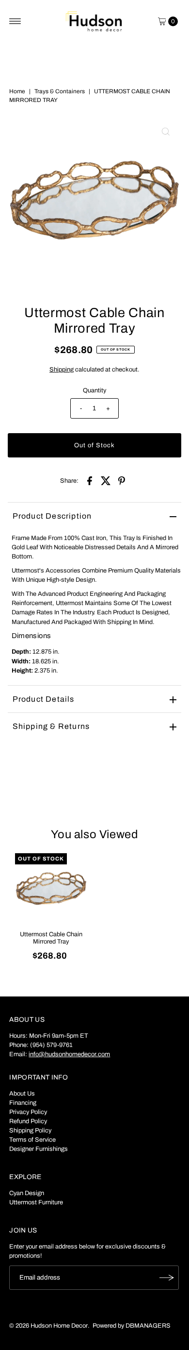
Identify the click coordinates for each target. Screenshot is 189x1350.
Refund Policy (28, 1121)
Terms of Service (32, 1139)
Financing (22, 1102)
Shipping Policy (30, 1130)
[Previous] (23, 203)
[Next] (165, 203)
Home (17, 91)
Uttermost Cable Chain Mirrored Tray (51, 938)
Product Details (44, 699)
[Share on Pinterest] (121, 480)
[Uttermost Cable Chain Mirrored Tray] (51, 889)
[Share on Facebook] (89, 480)
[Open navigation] (15, 21)
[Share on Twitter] (105, 480)
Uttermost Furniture (36, 1202)
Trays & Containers (59, 91)
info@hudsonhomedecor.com (69, 1054)
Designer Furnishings (38, 1149)
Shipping (61, 369)
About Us (22, 1093)
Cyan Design (26, 1193)
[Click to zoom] (165, 131)
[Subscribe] (167, 1278)
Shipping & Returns (51, 726)
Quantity (94, 390)
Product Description (52, 516)
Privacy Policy (28, 1112)
